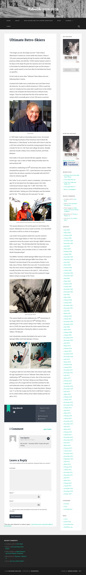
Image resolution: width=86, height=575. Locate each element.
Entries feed (67, 521)
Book (59, 20)
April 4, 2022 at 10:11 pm (27, 440)
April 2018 (67, 359)
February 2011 (68, 483)
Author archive (14, 412)
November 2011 (68, 475)
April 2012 (67, 461)
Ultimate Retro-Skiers (27, 40)
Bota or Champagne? (70, 189)
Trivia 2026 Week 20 (69, 179)
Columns (42, 411)
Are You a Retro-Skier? (17, 561)
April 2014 (67, 426)
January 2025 (67, 254)
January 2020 (67, 335)
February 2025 (68, 251)
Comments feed (68, 524)
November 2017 (68, 372)
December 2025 (68, 240)
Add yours (47, 429)
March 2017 (67, 378)
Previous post (44, 416)
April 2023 (67, 278)
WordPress (35, 571)
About (17, 20)
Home (9, 20)
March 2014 (67, 429)
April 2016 (67, 391)
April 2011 (67, 478)
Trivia (65, 506)
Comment (12, 468)
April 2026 (67, 230)
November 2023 (68, 276)
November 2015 (68, 405)
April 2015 (67, 410)
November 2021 (68, 308)
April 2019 (67, 343)
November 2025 (68, 243)
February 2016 (68, 397)
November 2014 (68, 424)
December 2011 (68, 472)
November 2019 (68, 340)
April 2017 (67, 375)
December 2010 (68, 488)
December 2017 (68, 370)
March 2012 (67, 464)
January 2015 (67, 418)
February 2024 (68, 267)
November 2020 (68, 324)
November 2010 (68, 491)
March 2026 (67, 232)
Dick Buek (20, 544)
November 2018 (68, 356)
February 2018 (68, 364)
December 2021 (68, 305)
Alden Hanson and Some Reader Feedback (71, 209)
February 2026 (68, 235)
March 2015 (67, 413)
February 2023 (68, 284)
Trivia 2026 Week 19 (69, 187)
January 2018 (67, 367)
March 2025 (67, 249)
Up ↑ (80, 571)
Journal (68, 20)
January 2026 (67, 238)
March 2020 (67, 329)
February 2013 (68, 448)
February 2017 (68, 381)
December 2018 (68, 354)
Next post (43, 419)
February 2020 (68, 332)
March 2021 (67, 313)
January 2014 (67, 434)
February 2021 (68, 316)
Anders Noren (72, 571)
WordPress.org (68, 527)
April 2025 (67, 246)
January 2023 (67, 286)
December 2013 (68, 437)
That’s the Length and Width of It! (70, 183)
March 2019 (67, 346)
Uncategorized (68, 509)
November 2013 (68, 440)
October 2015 (68, 408)
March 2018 (67, 362)
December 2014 (68, 421)
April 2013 (67, 442)
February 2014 (68, 432)
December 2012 (68, 453)
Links (8, 26)
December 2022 (68, 289)
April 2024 (67, 262)
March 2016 (67, 394)
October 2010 (68, 494)
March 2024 (67, 265)
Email (11, 501)
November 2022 (68, 292)
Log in (66, 519)
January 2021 (67, 319)
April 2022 (67, 294)
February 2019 (68, 348)
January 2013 (67, 451)
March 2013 (67, 445)
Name (11, 493)
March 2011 (67, 480)
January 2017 (67, 383)
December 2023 (68, 273)
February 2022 (68, 300)
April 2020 (67, 327)
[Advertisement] (71, 102)
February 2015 (68, 416)
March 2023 (67, 281)
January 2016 (67, 399)
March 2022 (67, 297)
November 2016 (68, 389)
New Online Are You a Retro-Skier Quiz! (38, 20)
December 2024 (68, 257)
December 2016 (68, 386)
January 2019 (67, 351)
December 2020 (68, 321)
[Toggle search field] (79, 26)
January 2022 (67, 302)
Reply (48, 438)
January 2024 (67, 270)
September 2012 (68, 459)
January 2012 (67, 469)
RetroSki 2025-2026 (43, 9)
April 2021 (67, 311)
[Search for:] (71, 70)
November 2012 (68, 456)
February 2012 (68, 467)
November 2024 (68, 259)
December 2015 (68, 402)
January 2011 (67, 486)
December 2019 (68, 338)
